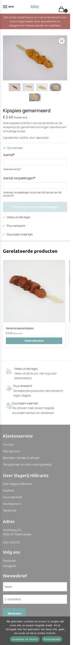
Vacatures (9, 510)
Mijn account (11, 451)
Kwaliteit (8, 490)
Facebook (9, 561)
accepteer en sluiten (25, 639)
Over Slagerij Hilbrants (17, 484)
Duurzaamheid (12, 497)
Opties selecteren (34, 340)
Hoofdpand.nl (12, 504)
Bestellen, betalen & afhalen (21, 458)
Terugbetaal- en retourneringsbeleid (27, 464)
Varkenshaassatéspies (20, 328)
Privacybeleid (52, 639)
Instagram (9, 566)
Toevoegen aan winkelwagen (35, 207)
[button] (62, 41)
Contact (8, 444)
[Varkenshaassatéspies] (34, 291)
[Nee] (65, 631)
